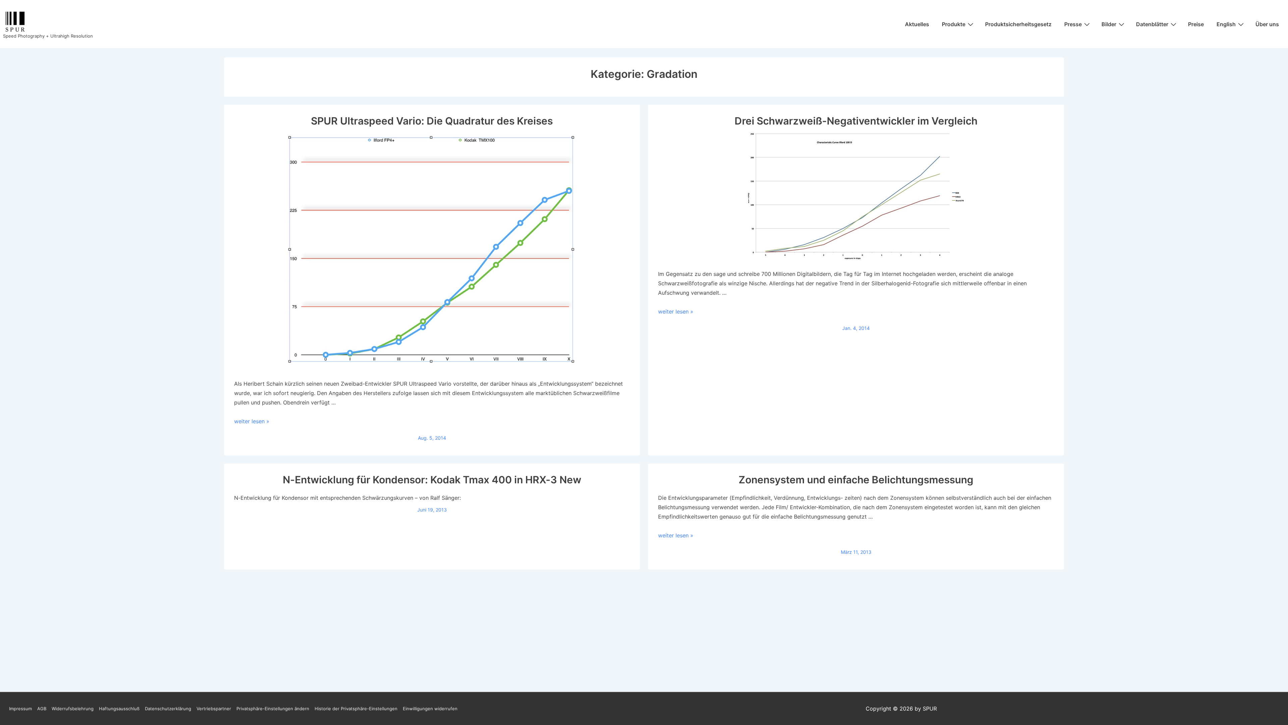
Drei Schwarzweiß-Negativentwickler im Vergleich (856, 121)
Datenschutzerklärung (168, 708)
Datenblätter (1152, 24)
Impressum (20, 708)
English (1226, 24)
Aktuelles (917, 24)
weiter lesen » (251, 421)
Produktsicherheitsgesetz (1018, 24)
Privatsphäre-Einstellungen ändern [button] (272, 708)
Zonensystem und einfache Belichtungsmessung (856, 480)
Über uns (1267, 24)
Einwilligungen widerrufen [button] (430, 708)
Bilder (1109, 24)
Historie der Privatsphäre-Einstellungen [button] (356, 708)
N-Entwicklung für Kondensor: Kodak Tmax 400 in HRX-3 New (432, 480)
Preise (1196, 24)
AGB (41, 708)
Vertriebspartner (214, 708)
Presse (1073, 24)
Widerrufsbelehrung (73, 708)
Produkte (953, 24)
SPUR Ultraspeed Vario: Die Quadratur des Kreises (432, 121)
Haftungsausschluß (119, 708)
